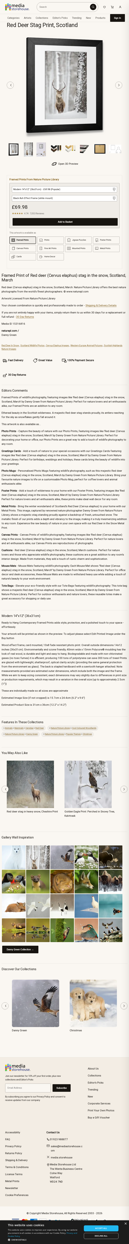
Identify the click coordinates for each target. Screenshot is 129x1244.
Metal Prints (12, 1181)
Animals (8, 728)
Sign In (117, 18)
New (88, 17)
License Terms (13, 1174)
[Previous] (10, 85)
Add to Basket (65, 221)
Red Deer (39, 728)
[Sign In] (120, 7)
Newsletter (11, 1188)
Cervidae (29, 728)
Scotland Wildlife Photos (32, 345)
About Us (93, 1068)
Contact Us (53, 1132)
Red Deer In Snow (10, 345)
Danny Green (32, 734)
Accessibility (12, 1132)
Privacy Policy (13, 1146)
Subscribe (61, 1088)
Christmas (87, 734)
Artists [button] (27, 17)
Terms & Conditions (17, 1167)
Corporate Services (99, 1103)
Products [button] (100, 17)
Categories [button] (13, 17)
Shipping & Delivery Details (101, 305)
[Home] (19, 6)
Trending (76, 17)
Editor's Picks (60, 17)
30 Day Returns (25, 316)
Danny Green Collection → (20, 949)
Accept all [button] (101, 1228)
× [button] (125, 1224)
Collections (42, 17)
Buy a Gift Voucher (99, 1117)
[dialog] (64, 1232)
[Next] (118, 85)
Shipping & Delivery (16, 1160)
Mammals (18, 728)
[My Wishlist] (104, 7)
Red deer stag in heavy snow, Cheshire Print (32, 811)
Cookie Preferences (16, 1195)
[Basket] (112, 7)
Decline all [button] (101, 1236)
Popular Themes (73, 734)
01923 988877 (59, 1139)
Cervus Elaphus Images (57, 345)
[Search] (93, 7)
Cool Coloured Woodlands (84, 728)
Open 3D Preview (68, 163)
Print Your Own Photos (101, 1110)
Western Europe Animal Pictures (86, 345)
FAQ (7, 1139)
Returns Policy (13, 1153)
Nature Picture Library (60, 728)
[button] (44, 1240)
